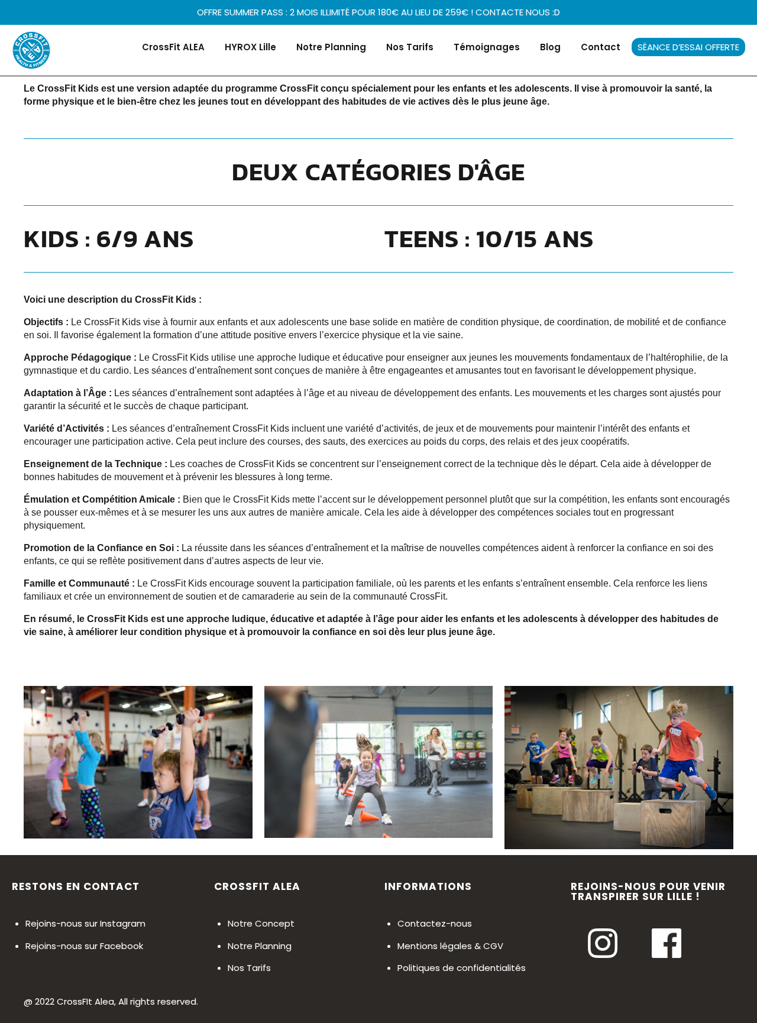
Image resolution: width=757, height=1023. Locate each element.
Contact (600, 47)
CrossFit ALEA (173, 47)
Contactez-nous (434, 923)
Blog (550, 47)
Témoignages (487, 47)
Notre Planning (331, 47)
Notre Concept (261, 923)
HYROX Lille (250, 47)
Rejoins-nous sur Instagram (85, 923)
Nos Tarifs (410, 47)
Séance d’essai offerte (688, 47)
